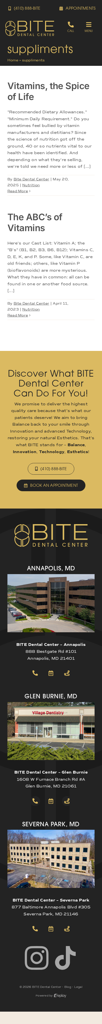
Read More (17, 191)
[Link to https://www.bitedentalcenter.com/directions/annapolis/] (67, 673)
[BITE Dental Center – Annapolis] (51, 576)
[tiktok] (65, 958)
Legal (78, 987)
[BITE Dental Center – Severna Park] (51, 831)
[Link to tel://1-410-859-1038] (35, 801)
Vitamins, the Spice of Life (48, 91)
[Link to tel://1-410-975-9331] (35, 929)
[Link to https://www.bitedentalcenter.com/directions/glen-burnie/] (67, 801)
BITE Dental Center (46, 987)
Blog (67, 987)
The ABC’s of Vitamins (34, 222)
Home (12, 60)
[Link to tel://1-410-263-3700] (35, 673)
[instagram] (37, 958)
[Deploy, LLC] (60, 995)
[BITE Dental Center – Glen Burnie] (51, 704)
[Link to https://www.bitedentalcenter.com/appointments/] (51, 673)
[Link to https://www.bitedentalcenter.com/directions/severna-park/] (67, 929)
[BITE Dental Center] (29, 22)
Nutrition (31, 185)
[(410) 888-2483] (70, 26)
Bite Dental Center (31, 179)
